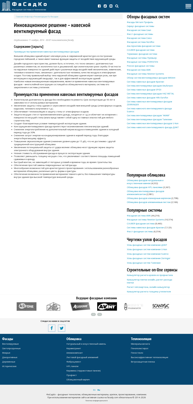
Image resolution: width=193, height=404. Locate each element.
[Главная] (6, 6)
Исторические (9, 366)
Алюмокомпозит (74, 352)
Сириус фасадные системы (140, 26)
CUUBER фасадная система (140, 49)
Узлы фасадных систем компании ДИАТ (147, 244)
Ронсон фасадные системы (140, 65)
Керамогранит (73, 348)
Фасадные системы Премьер (142, 57)
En (94, 389)
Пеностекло (137, 352)
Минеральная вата (140, 343)
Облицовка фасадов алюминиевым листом (148, 202)
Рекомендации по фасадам (46, 16)
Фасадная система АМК (139, 69)
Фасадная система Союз (139, 38)
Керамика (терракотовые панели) (83, 370)
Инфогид (28, 16)
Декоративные (9, 357)
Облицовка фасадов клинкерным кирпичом (149, 198)
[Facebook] (99, 6)
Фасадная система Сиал (139, 30)
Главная (19, 16)
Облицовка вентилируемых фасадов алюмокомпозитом (145, 193)
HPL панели (72, 366)
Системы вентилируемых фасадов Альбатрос (150, 85)
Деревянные (8, 361)
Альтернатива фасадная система (143, 45)
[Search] (117, 6)
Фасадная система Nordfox (140, 42)
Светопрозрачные (11, 348)
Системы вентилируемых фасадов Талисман (149, 119)
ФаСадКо (30, 4)
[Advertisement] (68, 202)
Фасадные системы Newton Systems (145, 73)
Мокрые (6, 352)
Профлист (71, 375)
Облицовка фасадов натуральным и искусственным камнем (145, 182)
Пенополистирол (139, 348)
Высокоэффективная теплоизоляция (149, 357)
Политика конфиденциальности (96, 401)
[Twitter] (105, 6)
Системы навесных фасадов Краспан (145, 81)
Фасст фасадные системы (140, 34)
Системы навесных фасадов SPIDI (144, 89)
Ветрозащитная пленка (143, 361)
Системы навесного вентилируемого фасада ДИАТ (153, 127)
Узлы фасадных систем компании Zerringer (148, 258)
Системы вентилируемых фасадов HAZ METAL (150, 93)
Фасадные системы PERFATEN (142, 61)
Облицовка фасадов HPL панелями (144, 187)
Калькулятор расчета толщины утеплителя (149, 291)
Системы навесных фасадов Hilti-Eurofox (147, 97)
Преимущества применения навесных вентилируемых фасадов (46, 51)
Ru (98, 389)
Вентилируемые (10, 343)
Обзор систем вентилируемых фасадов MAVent (151, 77)
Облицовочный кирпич (78, 379)
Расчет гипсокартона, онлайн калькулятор (148, 287)
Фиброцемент (73, 361)
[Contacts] (111, 6)
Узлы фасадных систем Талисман (144, 262)
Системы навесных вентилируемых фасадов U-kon (152, 123)
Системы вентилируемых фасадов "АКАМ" (148, 115)
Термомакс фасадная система (142, 53)
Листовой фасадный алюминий (82, 357)
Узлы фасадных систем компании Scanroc (148, 253)
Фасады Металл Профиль (140, 22)
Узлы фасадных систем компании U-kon (147, 249)
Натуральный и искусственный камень (86, 343)
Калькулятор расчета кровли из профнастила (150, 275)
